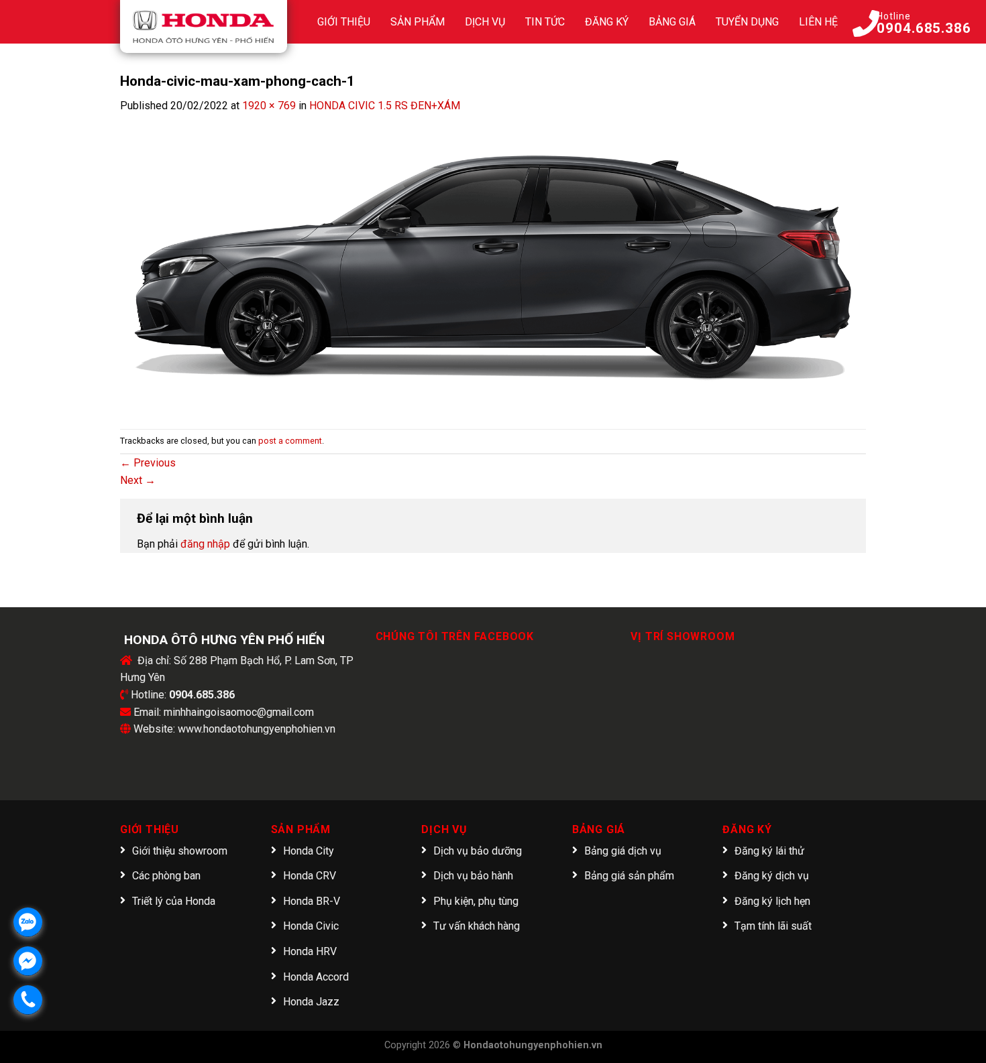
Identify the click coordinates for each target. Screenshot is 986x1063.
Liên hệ (818, 21)
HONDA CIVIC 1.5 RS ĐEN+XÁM (384, 105)
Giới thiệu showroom (179, 851)
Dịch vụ (485, 21)
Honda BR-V (311, 901)
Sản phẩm (417, 21)
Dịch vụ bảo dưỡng (477, 851)
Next (138, 480)
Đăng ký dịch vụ (771, 875)
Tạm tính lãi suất (773, 926)
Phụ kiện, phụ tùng (475, 901)
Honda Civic (311, 926)
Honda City (308, 851)
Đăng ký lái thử (769, 851)
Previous (148, 462)
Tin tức (545, 21)
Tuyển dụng (747, 21)
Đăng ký (606, 21)
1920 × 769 (269, 105)
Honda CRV (309, 875)
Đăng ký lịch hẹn (772, 901)
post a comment (290, 441)
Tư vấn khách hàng (476, 926)
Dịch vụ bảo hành (473, 875)
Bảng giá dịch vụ (622, 851)
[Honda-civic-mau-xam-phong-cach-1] (493, 263)
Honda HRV (310, 951)
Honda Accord (316, 977)
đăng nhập (205, 544)
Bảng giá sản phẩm (629, 875)
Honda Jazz (311, 1001)
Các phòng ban (166, 875)
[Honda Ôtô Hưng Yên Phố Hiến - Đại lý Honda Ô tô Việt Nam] (203, 26)
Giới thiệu (343, 21)
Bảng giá (672, 21)
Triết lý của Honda (173, 901)
